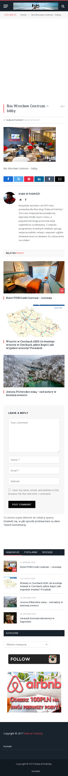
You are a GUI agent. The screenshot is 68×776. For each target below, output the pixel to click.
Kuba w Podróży (15, 120)
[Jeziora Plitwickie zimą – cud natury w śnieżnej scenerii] (34, 371)
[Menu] (5, 6)
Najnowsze (12, 552)
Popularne (30, 552)
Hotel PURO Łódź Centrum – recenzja (29, 298)
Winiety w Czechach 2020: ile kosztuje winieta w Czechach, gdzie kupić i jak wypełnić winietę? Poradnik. (30, 345)
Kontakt (7, 746)
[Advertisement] (34, 59)
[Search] (63, 6)
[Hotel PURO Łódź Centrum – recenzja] (34, 277)
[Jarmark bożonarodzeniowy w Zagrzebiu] (10, 617)
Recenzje (47, 552)
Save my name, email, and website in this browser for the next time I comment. (33, 491)
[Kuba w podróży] (35, 6)
